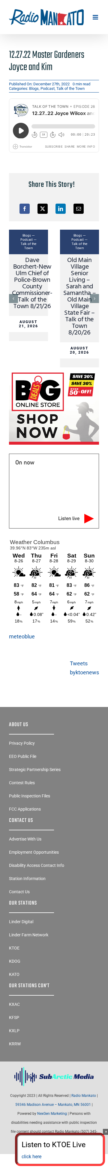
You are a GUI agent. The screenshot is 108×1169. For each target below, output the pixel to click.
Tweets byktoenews (84, 668)
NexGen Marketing (52, 1114)
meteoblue (22, 636)
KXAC (14, 1004)
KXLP (14, 1030)
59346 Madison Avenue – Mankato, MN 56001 (53, 1105)
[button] (13, 298)
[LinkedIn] (60, 208)
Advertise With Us (25, 839)
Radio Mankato (83, 1096)
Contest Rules (22, 782)
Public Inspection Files (29, 796)
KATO (14, 974)
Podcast (47, 88)
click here (31, 1156)
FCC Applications (25, 809)
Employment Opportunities (34, 852)
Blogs (34, 88)
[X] (42, 208)
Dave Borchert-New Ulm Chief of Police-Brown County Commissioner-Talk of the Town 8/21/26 (32, 283)
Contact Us (19, 891)
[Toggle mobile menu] (96, 17)
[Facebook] (24, 208)
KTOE (14, 948)
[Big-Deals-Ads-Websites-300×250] (54, 372)
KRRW (15, 1043)
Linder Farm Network (28, 934)
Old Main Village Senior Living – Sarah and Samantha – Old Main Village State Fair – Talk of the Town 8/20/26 (79, 296)
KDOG (14, 961)
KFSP (14, 1017)
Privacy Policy (22, 743)
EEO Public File (22, 756)
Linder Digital (21, 921)
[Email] (78, 208)
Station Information (27, 878)
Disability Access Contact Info (36, 865)
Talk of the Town (70, 88)
